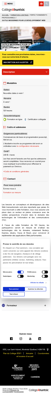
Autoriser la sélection (35, 289)
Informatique (39, 41)
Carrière (35, 377)
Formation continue (19, 15)
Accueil (5, 15)
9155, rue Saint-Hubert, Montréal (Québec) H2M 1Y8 (25, 349)
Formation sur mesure (12, 192)
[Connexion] (41, 3)
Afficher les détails (37, 283)
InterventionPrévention (18, 376)
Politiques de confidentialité (10, 391)
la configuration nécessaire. (28, 146)
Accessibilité (19, 392)
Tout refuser (14, 294)
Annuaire (29, 353)
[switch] (45, 272)
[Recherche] (46, 3)
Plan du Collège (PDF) (12, 353)
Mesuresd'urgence (34, 367)
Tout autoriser (14, 289)
